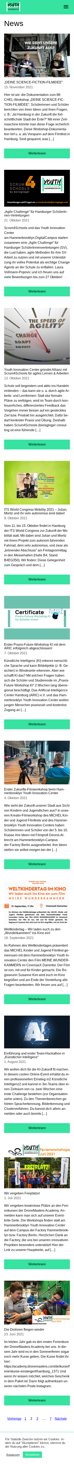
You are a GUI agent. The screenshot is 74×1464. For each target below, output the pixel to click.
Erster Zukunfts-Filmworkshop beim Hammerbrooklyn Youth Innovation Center (34, 791)
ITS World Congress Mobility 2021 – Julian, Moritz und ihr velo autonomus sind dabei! (35, 511)
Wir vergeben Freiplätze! (22, 1193)
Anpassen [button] (13, 1454)
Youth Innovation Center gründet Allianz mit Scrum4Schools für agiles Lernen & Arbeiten (36, 371)
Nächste (61, 1418)
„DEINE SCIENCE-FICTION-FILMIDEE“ (33, 82)
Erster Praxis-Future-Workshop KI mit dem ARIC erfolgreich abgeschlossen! (34, 646)
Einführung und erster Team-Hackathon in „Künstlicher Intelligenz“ (34, 1055)
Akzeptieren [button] (32, 1454)
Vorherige (14, 1418)
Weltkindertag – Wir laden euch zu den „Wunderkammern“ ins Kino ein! (32, 931)
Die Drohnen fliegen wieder (24, 1329)
